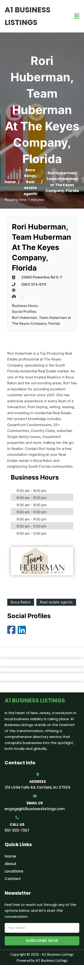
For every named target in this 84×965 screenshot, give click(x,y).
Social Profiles (24, 311)
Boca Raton (21, 602)
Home (10, 181)
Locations (14, 871)
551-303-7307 (17, 830)
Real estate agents (30, 187)
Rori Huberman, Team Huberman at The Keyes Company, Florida (41, 320)
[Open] (76, 16)
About (10, 863)
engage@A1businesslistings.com (35, 808)
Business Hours (25, 305)
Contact (13, 878)
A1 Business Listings (27, 16)
